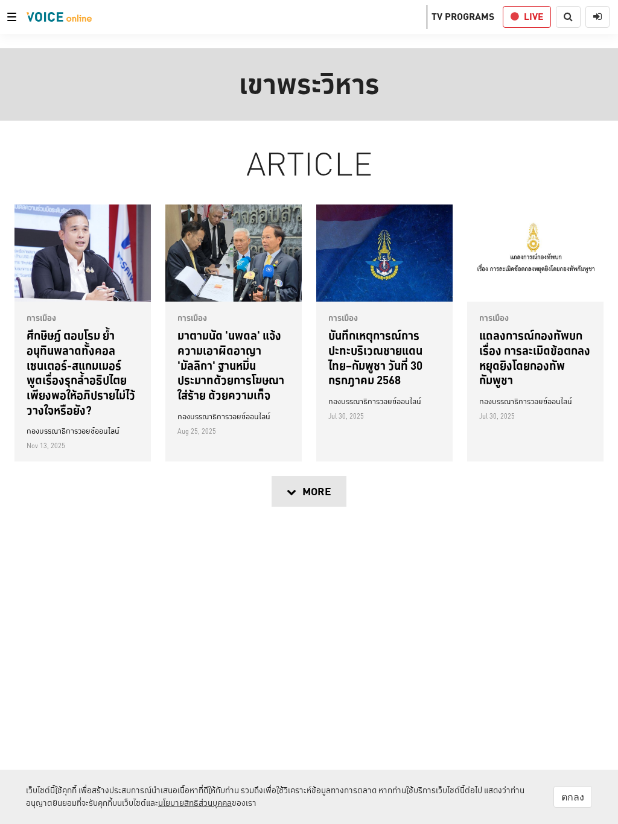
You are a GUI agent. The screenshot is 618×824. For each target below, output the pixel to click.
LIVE (533, 16)
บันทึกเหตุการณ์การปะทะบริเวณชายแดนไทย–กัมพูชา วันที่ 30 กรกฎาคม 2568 (375, 357)
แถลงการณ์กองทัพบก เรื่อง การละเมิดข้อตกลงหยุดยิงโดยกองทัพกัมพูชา (534, 357)
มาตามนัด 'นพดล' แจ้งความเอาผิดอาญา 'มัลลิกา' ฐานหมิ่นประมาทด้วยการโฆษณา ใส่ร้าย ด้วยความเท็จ (230, 365)
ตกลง (572, 797)
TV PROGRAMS (463, 16)
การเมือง (41, 318)
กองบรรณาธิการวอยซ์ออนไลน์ (73, 431)
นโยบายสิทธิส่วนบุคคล (195, 803)
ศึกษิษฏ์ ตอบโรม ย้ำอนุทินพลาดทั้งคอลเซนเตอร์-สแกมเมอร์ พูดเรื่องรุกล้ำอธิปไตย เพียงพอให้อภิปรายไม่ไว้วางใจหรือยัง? (81, 372)
